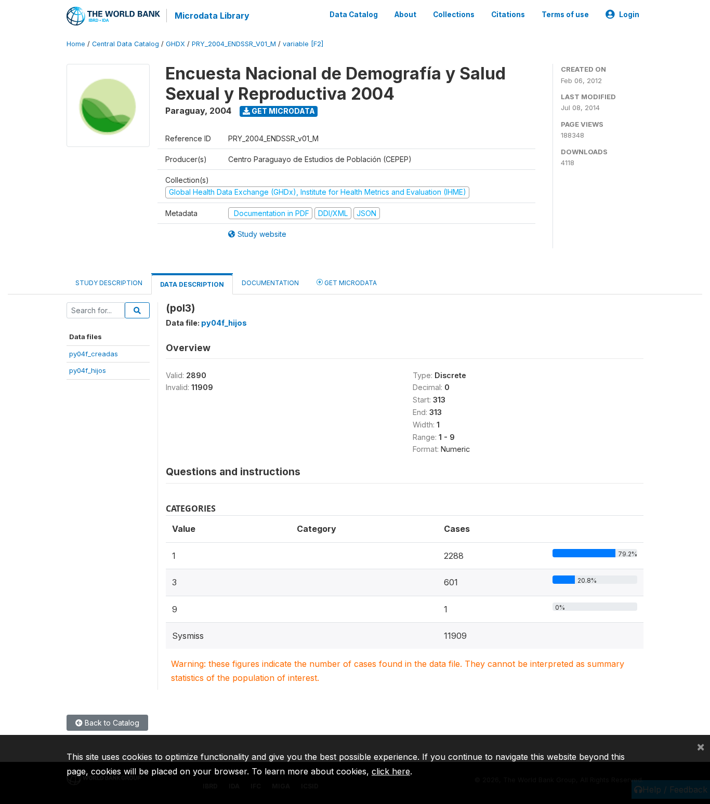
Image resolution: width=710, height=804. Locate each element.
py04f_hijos (87, 370)
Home (76, 44)
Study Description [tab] (108, 283)
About (405, 14)
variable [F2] (303, 44)
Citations (508, 14)
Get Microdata (282, 110)
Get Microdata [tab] (350, 283)
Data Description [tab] (192, 284)
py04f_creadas (93, 354)
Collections (454, 14)
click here (391, 771)
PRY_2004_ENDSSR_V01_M (234, 44)
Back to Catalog (111, 722)
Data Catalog (354, 14)
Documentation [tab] (270, 283)
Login (629, 14)
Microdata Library (212, 15)
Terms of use (565, 14)
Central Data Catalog (125, 44)
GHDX (175, 44)
